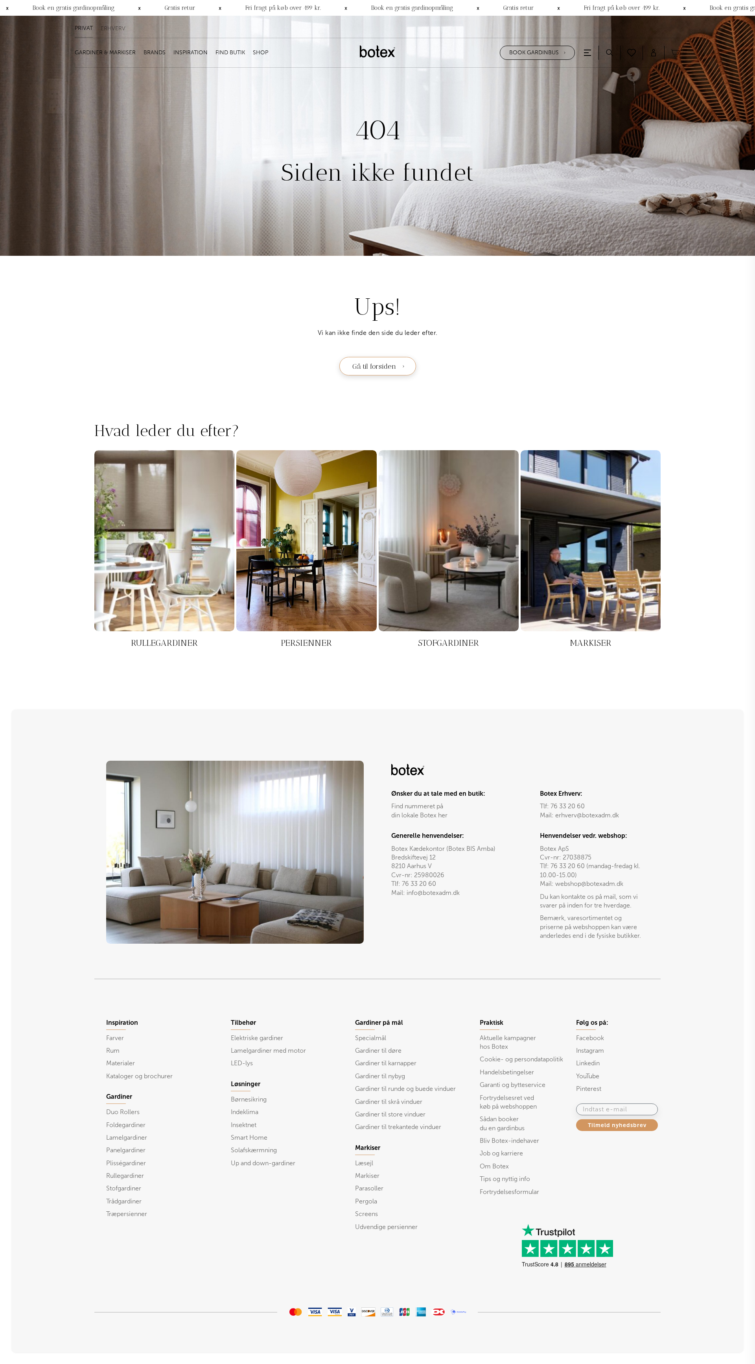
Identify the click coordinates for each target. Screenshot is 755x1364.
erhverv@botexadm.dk (587, 815)
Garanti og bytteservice (512, 1084)
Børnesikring (249, 1099)
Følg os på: (592, 1023)
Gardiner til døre (378, 1050)
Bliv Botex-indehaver (509, 1140)
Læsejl (364, 1163)
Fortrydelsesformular (509, 1191)
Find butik (230, 52)
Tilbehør (243, 1023)
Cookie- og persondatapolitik (521, 1059)
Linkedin (588, 1063)
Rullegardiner (125, 1175)
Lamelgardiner (126, 1137)
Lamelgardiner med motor (268, 1050)
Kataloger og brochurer (139, 1076)
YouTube (587, 1076)
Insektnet (243, 1125)
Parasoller (369, 1188)
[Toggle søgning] (609, 53)
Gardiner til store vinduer (390, 1114)
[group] (164, 556)
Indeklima (244, 1112)
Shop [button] (260, 52)
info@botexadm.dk (433, 892)
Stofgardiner (123, 1188)
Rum (113, 1050)
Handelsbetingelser (507, 1072)
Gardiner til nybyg (380, 1076)
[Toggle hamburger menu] (587, 52)
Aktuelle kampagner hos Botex (508, 1042)
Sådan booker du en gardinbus (502, 1123)
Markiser (367, 1175)
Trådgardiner (124, 1201)
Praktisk (491, 1023)
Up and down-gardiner (263, 1163)
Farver (115, 1038)
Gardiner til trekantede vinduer (398, 1127)
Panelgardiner (125, 1150)
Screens (366, 1214)
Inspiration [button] (190, 52)
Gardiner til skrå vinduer (388, 1101)
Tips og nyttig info (505, 1178)
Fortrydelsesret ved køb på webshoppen (508, 1102)
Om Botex (494, 1166)
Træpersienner (126, 1214)
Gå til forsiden (374, 366)
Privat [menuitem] (84, 28)
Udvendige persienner (386, 1227)
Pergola (366, 1201)
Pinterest (588, 1088)
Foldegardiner (125, 1125)
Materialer (120, 1063)
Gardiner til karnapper (385, 1063)
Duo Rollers (123, 1112)
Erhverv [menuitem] (113, 28)
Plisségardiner (126, 1163)
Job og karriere (501, 1153)
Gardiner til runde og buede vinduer (405, 1088)
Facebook (590, 1038)
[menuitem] (105, 52)
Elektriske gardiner (257, 1038)
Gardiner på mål (379, 1023)
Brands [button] (155, 52)
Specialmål (370, 1038)
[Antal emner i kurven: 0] (675, 52)
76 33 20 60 (568, 806)
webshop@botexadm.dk (589, 883)
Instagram (590, 1050)
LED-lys (242, 1063)
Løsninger (245, 1084)
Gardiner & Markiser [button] (105, 52)
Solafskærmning (254, 1150)
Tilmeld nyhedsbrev (617, 1125)
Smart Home (249, 1137)
